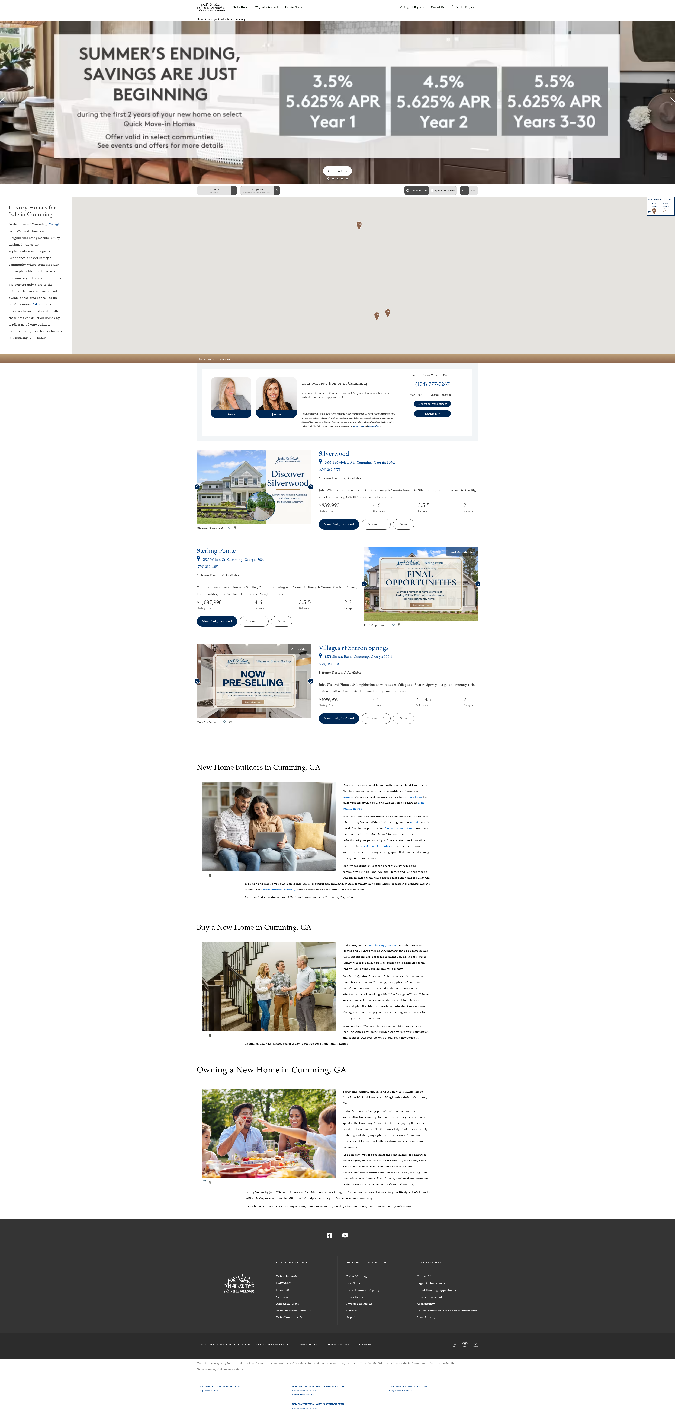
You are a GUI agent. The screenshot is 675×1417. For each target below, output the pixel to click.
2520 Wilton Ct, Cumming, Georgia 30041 (234, 559)
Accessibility (426, 1303)
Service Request (465, 7)
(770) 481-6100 (329, 664)
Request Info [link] (432, 413)
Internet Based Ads (430, 1297)
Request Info (376, 524)
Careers (351, 1310)
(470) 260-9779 (329, 469)
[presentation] (2, 102)
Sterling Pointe (216, 550)
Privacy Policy (338, 1344)
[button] (240, 7)
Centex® (282, 1297)
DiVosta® (283, 1290)
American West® (287, 1303)
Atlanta (225, 19)
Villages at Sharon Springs (354, 648)
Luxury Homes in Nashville (400, 1390)
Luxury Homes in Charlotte (304, 1390)
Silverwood (334, 453)
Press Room (354, 1297)
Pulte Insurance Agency (363, 1290)
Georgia (212, 19)
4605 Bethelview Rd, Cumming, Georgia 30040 (360, 462)
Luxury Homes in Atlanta (208, 1390)
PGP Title (353, 1283)
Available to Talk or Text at (432, 375)
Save (403, 524)
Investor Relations (359, 1303)
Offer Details (337, 171)
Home (200, 19)
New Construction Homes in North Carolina (318, 1386)
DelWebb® (283, 1283)
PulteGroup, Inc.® (289, 1317)
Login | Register (414, 7)
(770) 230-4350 (207, 566)
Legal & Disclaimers (431, 1283)
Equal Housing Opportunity (437, 1290)
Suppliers (353, 1317)
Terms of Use (307, 1344)
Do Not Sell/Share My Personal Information (447, 1310)
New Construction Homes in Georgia (218, 1386)
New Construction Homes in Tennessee (410, 1386)
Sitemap (365, 1344)
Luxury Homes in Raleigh (303, 1394)
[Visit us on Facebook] (329, 1236)
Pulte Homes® (286, 1276)
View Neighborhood (339, 524)
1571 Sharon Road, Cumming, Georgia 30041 (359, 656)
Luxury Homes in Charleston (304, 1408)
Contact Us (437, 7)
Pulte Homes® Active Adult (296, 1310)
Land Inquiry (426, 1317)
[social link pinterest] (235, 528)
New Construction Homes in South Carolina (318, 1404)
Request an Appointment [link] (432, 403)
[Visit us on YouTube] (345, 1236)
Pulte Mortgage (357, 1276)
